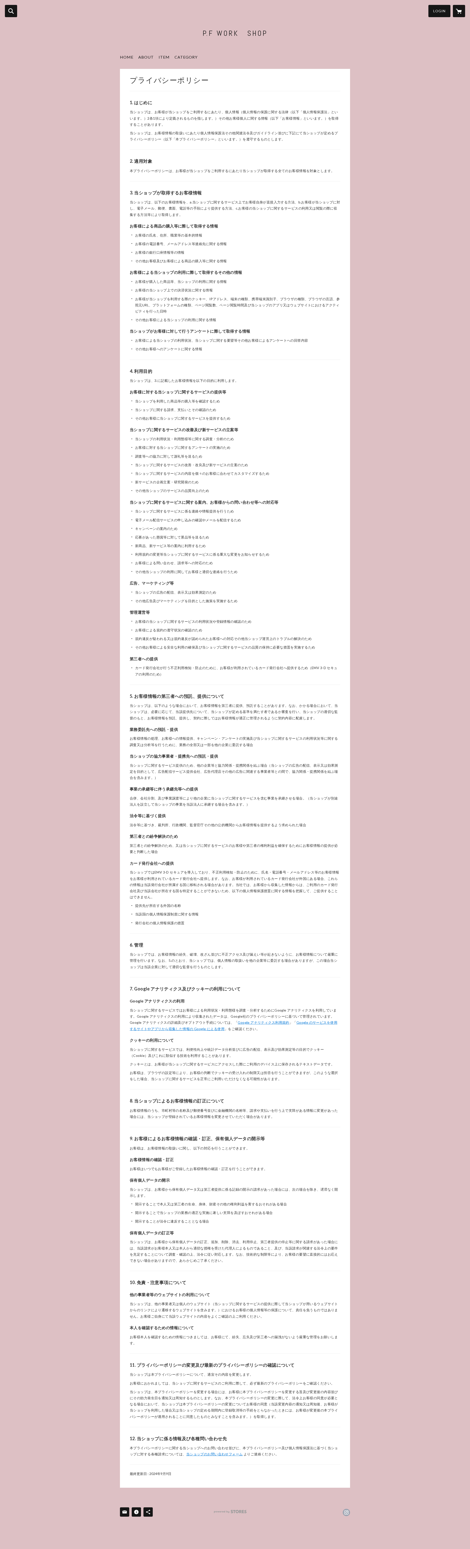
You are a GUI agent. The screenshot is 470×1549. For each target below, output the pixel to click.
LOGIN (439, 11)
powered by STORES (230, 1511)
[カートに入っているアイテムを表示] (459, 11)
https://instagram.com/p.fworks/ (346, 1512)
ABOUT (146, 57)
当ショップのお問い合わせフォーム (214, 1454)
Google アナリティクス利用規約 (263, 1022)
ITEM (164, 57)
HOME (126, 57)
